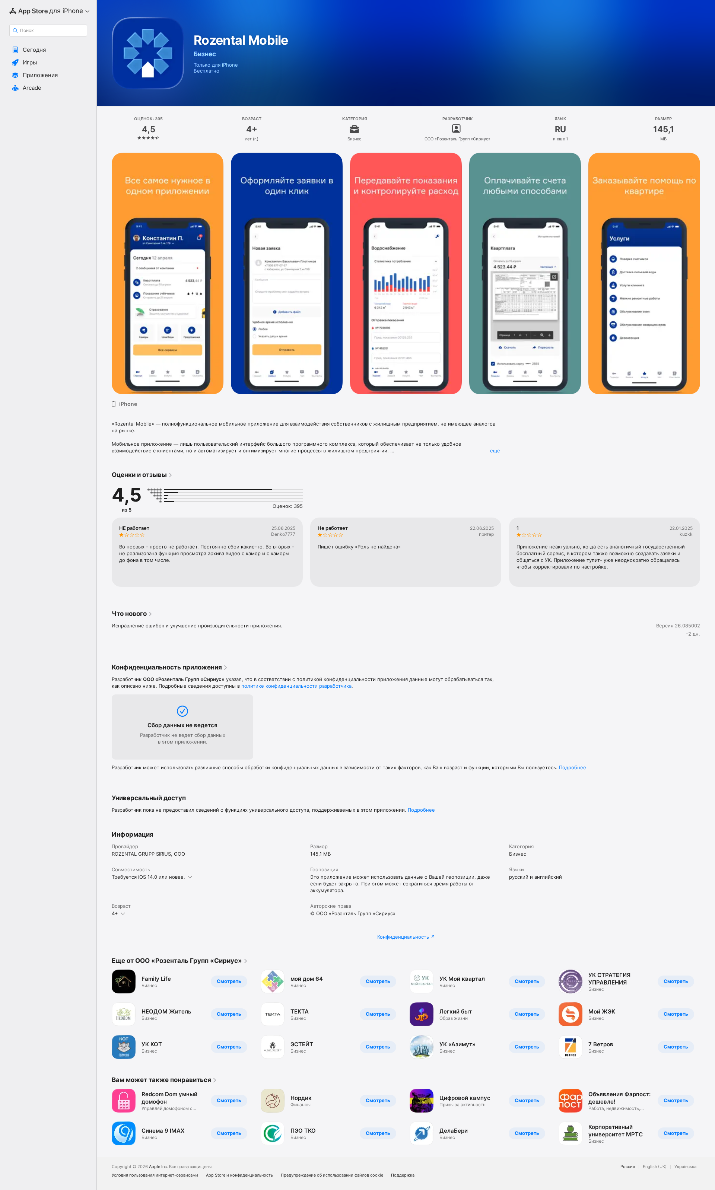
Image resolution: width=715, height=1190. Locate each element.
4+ (115, 913)
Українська (685, 1167)
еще (495, 451)
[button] (48, 49)
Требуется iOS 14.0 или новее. (148, 877)
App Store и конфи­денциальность (239, 1175)
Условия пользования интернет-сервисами (155, 1175)
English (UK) (655, 1167)
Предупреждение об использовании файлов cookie (332, 1175)
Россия (627, 1167)
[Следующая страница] (707, 274)
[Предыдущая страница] (104, 274)
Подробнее (572, 767)
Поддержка (402, 1175)
